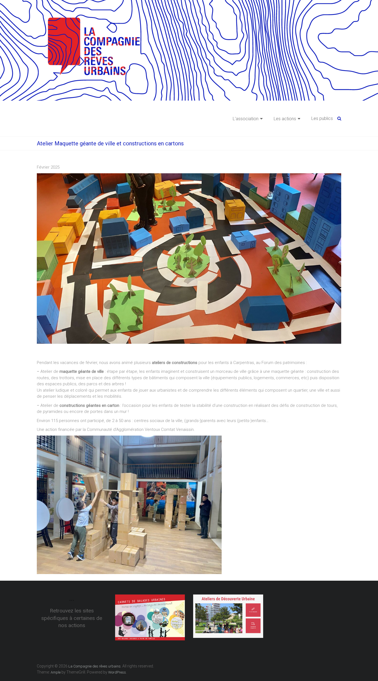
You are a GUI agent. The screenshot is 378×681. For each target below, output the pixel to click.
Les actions (285, 118)
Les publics (322, 118)
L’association (245, 118)
